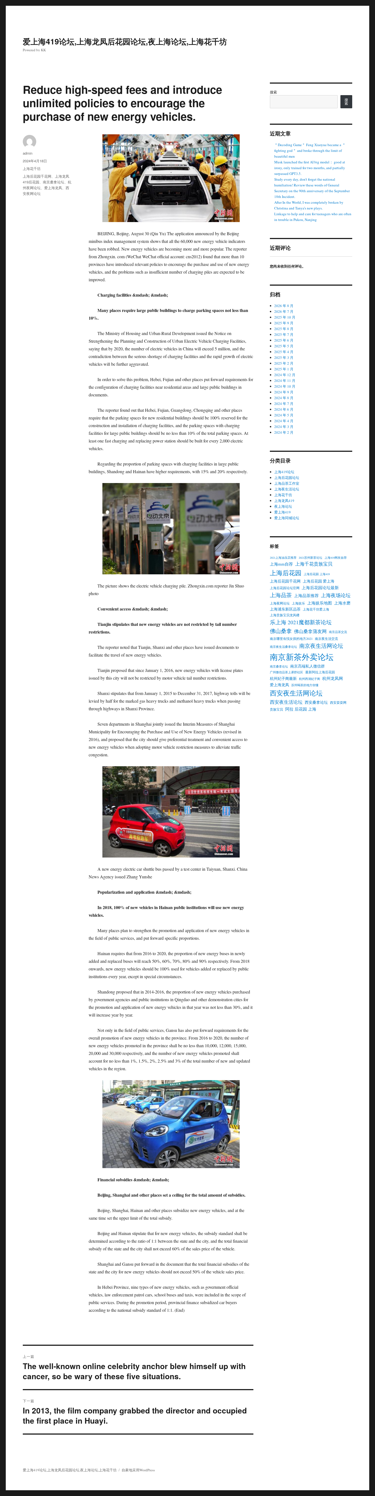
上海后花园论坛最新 (320, 587)
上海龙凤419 (284, 500)
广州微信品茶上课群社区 (286, 672)
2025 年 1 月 (283, 369)
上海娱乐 (298, 603)
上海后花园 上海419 (317, 574)
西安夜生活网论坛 (296, 693)
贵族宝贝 (276, 709)
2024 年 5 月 (283, 415)
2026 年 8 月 (283, 305)
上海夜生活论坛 (286, 489)
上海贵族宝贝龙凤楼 (285, 615)
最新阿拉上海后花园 (320, 672)
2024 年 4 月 (283, 420)
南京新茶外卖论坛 (302, 656)
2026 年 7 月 (283, 311)
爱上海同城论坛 (286, 517)
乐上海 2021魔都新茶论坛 (301, 622)
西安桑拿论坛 (316, 702)
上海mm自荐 (281, 564)
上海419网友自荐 (335, 558)
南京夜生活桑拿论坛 (283, 647)
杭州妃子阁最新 (283, 678)
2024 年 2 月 (283, 432)
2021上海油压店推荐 (283, 558)
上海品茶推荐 (306, 595)
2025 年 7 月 (283, 334)
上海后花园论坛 (286, 477)
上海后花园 (285, 572)
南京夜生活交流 (326, 638)
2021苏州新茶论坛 (310, 558)
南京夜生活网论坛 (321, 645)
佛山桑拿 (281, 631)
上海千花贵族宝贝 (313, 564)
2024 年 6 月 (283, 409)
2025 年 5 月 (283, 346)
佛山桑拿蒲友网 (310, 631)
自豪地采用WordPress (138, 1469)
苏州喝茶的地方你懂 (304, 685)
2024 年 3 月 (283, 426)
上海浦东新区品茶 (285, 609)
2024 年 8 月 (283, 397)
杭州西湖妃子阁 (309, 679)
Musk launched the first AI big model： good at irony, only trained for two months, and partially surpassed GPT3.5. (309, 168)
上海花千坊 (32, 168)
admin (27, 153)
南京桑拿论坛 (53, 181)
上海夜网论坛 (280, 603)
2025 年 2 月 (283, 363)
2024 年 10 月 (284, 386)
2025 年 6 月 (283, 340)
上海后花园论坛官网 (285, 588)
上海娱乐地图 (319, 603)
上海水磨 (342, 603)
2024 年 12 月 (284, 374)
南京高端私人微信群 (307, 666)
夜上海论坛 (283, 506)
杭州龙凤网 (332, 678)
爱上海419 (282, 512)
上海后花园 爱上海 (318, 581)
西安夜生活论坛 (286, 702)
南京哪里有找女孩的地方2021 (291, 638)
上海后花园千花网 (37, 176)
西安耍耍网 (338, 702)
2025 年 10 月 (284, 317)
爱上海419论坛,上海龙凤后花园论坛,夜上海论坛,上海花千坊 (125, 41)
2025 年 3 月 (283, 357)
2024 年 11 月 (284, 380)
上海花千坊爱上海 (316, 609)
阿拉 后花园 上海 (300, 709)
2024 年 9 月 (283, 392)
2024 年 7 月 (283, 403)
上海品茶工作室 (286, 483)
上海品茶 (281, 595)
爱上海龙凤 (53, 187)
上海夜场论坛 (336, 595)
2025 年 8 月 (283, 328)
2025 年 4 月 (283, 351)
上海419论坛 (284, 471)
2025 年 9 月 (283, 322)
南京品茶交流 (338, 632)
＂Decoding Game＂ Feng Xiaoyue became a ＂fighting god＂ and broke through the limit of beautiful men (310, 150)
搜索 (273, 92)
